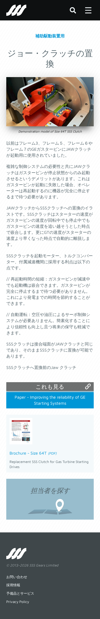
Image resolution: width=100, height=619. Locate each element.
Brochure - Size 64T (33, 453)
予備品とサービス (20, 593)
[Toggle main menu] (88, 10)
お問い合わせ (16, 577)
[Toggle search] (72, 10)
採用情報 (13, 585)
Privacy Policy (17, 601)
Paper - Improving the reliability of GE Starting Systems (50, 400)
